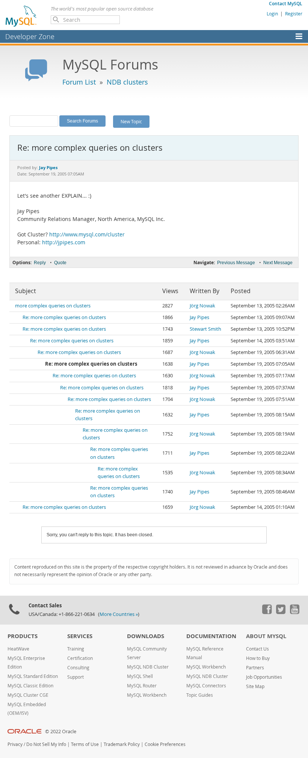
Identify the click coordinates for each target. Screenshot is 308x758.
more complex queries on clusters (53, 306)
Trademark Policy (122, 744)
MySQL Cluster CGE (28, 695)
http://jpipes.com (63, 242)
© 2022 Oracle (60, 731)
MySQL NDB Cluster (148, 667)
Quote (60, 262)
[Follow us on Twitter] (281, 612)
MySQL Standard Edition (33, 676)
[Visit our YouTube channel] (294, 612)
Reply (40, 262)
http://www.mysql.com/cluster (87, 234)
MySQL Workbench (146, 695)
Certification (80, 658)
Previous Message (236, 262)
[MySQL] (21, 16)
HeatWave (18, 649)
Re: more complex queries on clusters (64, 317)
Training (75, 649)
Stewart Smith (205, 329)
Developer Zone (29, 36)
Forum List (79, 81)
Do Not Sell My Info (46, 744)
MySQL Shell (140, 676)
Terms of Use (85, 744)
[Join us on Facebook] (267, 612)
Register (293, 14)
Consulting (78, 667)
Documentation (211, 636)
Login (272, 14)
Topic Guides (199, 695)
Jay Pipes (199, 317)
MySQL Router (142, 685)
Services (79, 636)
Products (23, 636)
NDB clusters (127, 81)
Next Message (278, 262)
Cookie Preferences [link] (165, 744)
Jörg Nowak (202, 306)
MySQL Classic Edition (30, 685)
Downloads (145, 636)
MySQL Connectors (206, 685)
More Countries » (119, 614)
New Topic (131, 121)
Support (75, 677)
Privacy (15, 744)
